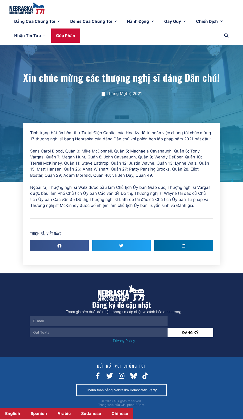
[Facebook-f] (97, 376)
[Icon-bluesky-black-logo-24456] (133, 376)
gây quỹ (172, 21)
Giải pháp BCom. (133, 405)
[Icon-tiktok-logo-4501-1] (145, 376)
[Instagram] (121, 376)
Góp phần (65, 35)
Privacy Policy (124, 340)
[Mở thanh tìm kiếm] (226, 36)
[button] (59, 245)
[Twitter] (109, 376)
